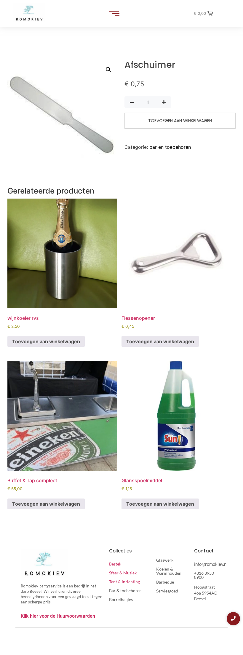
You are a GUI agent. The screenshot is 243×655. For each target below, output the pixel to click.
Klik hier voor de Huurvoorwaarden (58, 616)
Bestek (115, 563)
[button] (108, 69)
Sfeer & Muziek (123, 572)
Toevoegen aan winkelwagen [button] (46, 341)
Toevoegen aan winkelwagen (180, 121)
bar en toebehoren (170, 147)
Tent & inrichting (124, 581)
